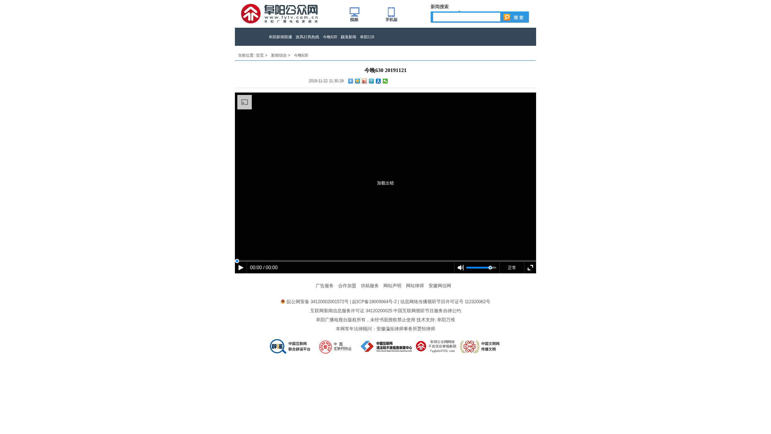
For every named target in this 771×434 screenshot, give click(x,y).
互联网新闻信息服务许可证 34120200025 (351, 310)
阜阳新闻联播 (280, 37)
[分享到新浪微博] (364, 81)
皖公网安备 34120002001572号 (318, 301)
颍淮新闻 (348, 37)
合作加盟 (347, 285)
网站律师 (415, 285)
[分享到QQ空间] (357, 81)
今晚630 (330, 37)
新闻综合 (279, 55)
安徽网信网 (440, 285)
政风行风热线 (307, 37)
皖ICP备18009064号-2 (374, 301)
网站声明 (392, 285)
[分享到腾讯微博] (371, 81)
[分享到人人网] (378, 81)
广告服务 (325, 285)
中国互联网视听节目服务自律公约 (427, 310)
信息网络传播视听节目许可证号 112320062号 (445, 301)
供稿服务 (370, 285)
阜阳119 (367, 37)
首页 (260, 55)
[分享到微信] (385, 81)
